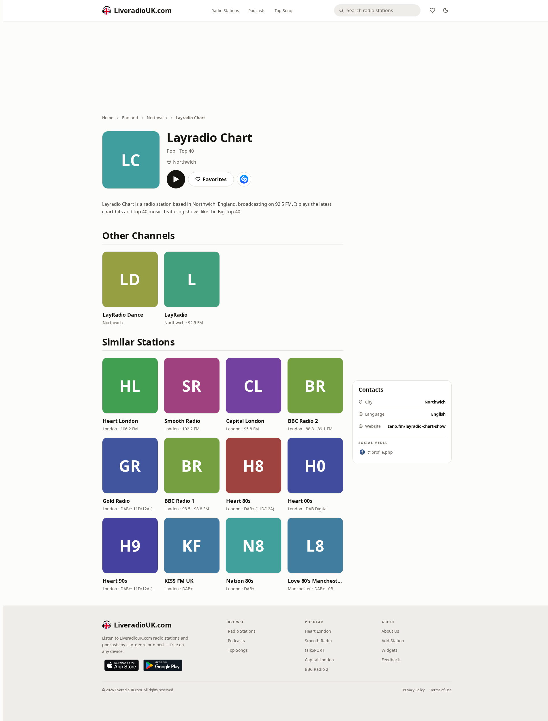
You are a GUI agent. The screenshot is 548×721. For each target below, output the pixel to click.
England (130, 117)
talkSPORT (314, 650)
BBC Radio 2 (303, 420)
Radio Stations (225, 10)
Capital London (245, 420)
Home (107, 117)
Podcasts (256, 10)
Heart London (120, 420)
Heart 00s (300, 500)
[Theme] (446, 10)
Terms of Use (441, 690)
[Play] (176, 179)
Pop (171, 151)
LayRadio (175, 314)
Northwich (157, 117)
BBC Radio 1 (179, 500)
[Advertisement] (277, 68)
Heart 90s (115, 580)
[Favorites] (432, 10)
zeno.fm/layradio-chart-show (417, 426)
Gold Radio (116, 500)
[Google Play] (162, 665)
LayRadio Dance (123, 314)
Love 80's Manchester (315, 580)
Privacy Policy (414, 690)
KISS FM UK (179, 580)
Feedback (391, 659)
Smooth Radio (182, 420)
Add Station (393, 640)
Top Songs (284, 10)
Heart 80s (238, 500)
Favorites (215, 179)
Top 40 (186, 151)
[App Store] (121, 665)
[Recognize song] (244, 179)
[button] (130, 279)
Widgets (389, 650)
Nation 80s (240, 580)
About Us (390, 631)
